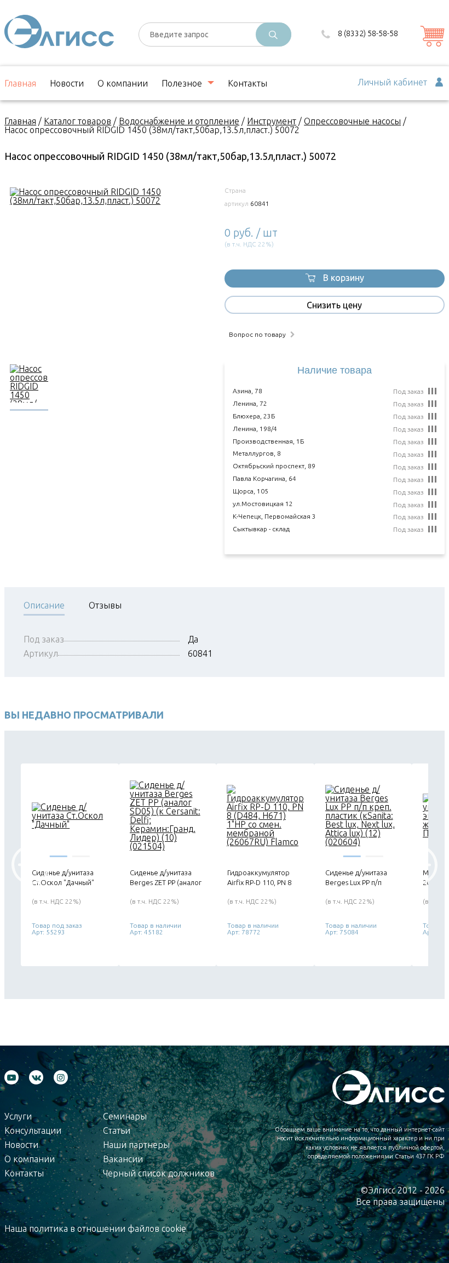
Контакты (247, 83)
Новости (67, 83)
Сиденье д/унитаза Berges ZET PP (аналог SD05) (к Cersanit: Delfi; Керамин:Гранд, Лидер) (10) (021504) (167, 878)
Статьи (116, 1130)
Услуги (18, 1116)
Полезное (182, 83)
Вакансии (123, 1159)
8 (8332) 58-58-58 (368, 33)
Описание (44, 605)
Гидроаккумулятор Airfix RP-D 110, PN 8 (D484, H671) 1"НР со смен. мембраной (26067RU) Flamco (260, 878)
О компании (122, 83)
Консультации (32, 1130)
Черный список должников (159, 1173)
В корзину (343, 278)
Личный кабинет (392, 82)
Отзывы (105, 605)
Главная (20, 83)
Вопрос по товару (257, 334)
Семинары (125, 1116)
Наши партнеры (136, 1144)
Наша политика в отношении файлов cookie (95, 1228)
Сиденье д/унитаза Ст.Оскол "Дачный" (63, 877)
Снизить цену (334, 305)
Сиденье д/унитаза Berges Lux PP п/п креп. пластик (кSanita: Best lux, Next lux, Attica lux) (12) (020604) (363, 878)
